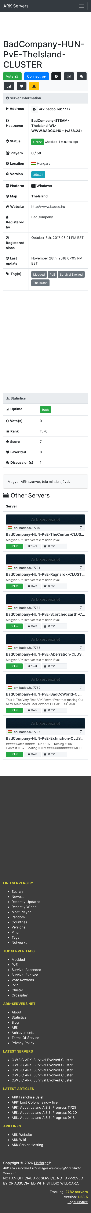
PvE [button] (52, 274)
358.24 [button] (38, 174)
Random (18, 917)
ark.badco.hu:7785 (26, 647)
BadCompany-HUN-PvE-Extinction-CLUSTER (47, 738)
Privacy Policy (23, 1043)
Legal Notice (78, 1202)
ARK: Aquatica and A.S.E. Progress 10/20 (44, 1112)
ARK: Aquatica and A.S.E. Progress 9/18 (43, 1117)
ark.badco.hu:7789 (26, 687)
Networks (19, 942)
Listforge (41, 1163)
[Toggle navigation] (82, 6)
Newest (18, 896)
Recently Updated (26, 902)
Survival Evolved (25, 975)
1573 (33, 626)
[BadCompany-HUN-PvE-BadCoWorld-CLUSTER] (45, 679)
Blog (15, 1022)
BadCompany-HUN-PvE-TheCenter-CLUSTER (47, 534)
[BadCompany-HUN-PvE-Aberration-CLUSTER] (45, 639)
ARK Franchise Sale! (27, 1097)
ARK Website (22, 1134)
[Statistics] (69, 76)
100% (45, 409)
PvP (15, 985)
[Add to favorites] (22, 86)
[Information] (56, 76)
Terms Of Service (25, 1038)
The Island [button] (40, 283)
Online (37, 142)
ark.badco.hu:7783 (26, 607)
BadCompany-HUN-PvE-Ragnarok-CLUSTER (46, 574)
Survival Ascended (26, 970)
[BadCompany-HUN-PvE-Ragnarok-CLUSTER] (45, 559)
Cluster (17, 990)
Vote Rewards (23, 980)
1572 (33, 586)
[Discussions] (82, 76)
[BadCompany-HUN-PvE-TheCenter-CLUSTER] (45, 519)
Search (17, 891)
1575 (33, 710)
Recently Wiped (24, 907)
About (16, 1012)
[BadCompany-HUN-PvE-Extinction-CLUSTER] (45, 723)
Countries (19, 922)
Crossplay (20, 995)
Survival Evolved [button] (71, 274)
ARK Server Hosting (27, 1145)
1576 (33, 754)
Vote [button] (10, 76)
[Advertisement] (45, 26)
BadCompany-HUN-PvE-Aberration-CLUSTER (47, 654)
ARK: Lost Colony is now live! (35, 1102)
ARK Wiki (19, 1140)
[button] (34, 109)
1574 (33, 666)
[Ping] (9, 86)
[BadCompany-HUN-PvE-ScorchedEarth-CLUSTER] (45, 599)
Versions (18, 927)
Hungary (43, 163)
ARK (15, 1027)
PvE (15, 964)
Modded (18, 959)
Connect (34, 76)
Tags (15, 937)
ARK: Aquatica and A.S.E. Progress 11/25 (44, 1107)
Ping (15, 932)
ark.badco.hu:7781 (26, 568)
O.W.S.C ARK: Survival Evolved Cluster (42, 1060)
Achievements (23, 1032)
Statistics (19, 1017)
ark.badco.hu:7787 (26, 732)
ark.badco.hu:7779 (26, 528)
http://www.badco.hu (48, 206)
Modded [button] (39, 274)
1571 (33, 546)
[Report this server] (34, 86)
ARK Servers (15, 6)
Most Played (22, 912)
